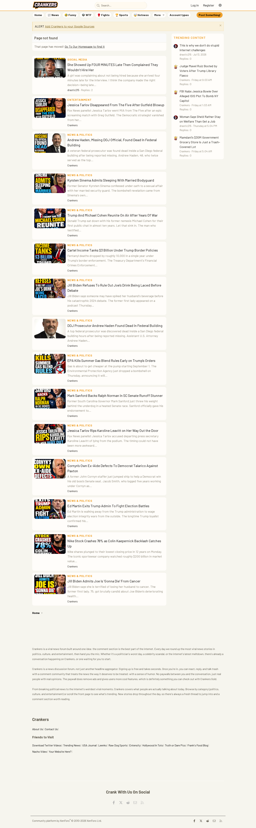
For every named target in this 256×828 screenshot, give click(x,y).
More (157, 15)
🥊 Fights (103, 15)
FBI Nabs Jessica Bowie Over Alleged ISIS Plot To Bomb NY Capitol (199, 96)
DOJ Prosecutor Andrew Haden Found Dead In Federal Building (114, 325)
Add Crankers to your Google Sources (69, 26)
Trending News (71, 745)
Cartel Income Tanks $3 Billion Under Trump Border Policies (112, 250)
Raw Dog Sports (117, 745)
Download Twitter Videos (46, 745)
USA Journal (89, 745)
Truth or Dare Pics (175, 745)
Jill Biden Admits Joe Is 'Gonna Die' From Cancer (103, 581)
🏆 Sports (121, 15)
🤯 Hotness (141, 15)
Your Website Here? (60, 751)
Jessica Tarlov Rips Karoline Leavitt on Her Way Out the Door (112, 430)
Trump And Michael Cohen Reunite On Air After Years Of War (112, 215)
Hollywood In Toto (152, 745)
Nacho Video (39, 751)
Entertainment (79, 99)
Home (38, 15)
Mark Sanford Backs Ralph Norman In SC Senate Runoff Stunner (115, 395)
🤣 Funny (70, 15)
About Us (37, 729)
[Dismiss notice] (220, 26)
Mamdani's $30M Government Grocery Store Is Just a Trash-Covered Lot (200, 142)
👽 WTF (87, 15)
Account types (179, 15)
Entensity (135, 745)
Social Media (77, 59)
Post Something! (209, 15)
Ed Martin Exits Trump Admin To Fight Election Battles (108, 506)
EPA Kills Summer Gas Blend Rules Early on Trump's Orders (111, 360)
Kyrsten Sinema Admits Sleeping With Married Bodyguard (110, 180)
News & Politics (79, 134)
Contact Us (51, 729)
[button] (220, 5)
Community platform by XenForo (67, 820)
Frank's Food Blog (197, 745)
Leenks (102, 745)
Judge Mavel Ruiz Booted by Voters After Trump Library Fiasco (198, 70)
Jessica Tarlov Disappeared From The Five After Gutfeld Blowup (115, 105)
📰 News (53, 15)
